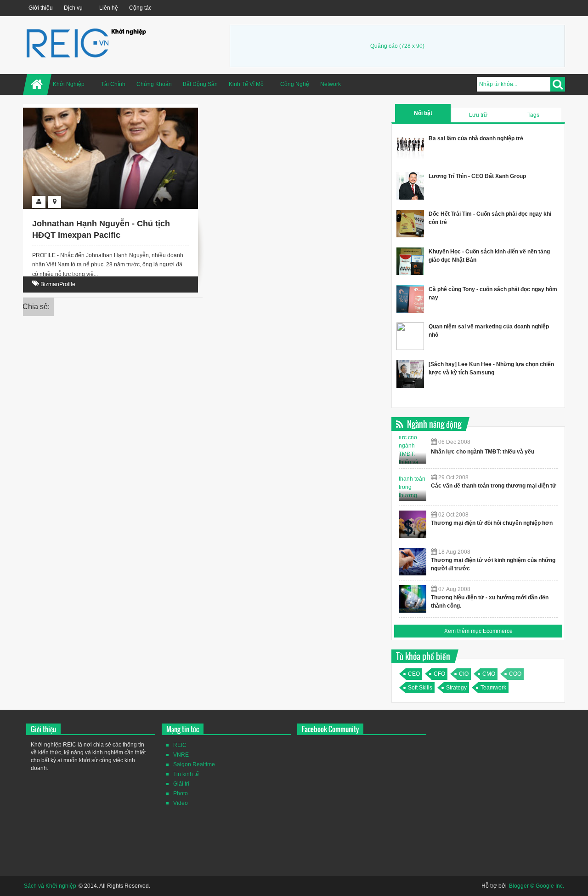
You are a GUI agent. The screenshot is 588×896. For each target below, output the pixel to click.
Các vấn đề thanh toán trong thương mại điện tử (493, 485)
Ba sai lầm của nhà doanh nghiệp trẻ (476, 138)
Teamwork (493, 687)
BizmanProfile (57, 284)
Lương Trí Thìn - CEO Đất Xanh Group (477, 176)
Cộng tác (140, 8)
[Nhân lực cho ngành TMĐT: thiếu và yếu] (412, 450)
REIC (180, 745)
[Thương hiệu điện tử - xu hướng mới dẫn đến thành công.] (412, 599)
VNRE (181, 755)
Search (557, 84)
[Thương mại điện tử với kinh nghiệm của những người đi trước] (412, 561)
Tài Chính (113, 84)
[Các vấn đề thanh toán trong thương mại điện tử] (412, 487)
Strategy (456, 687)
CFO (439, 674)
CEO (414, 674)
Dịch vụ (73, 8)
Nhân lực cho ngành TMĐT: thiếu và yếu (482, 451)
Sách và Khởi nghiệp (50, 886)
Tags (533, 115)
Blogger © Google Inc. (536, 886)
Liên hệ (108, 8)
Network (330, 84)
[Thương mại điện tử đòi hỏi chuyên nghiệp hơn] (412, 524)
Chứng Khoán (154, 84)
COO (515, 674)
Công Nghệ (294, 84)
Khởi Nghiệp (69, 84)
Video (180, 803)
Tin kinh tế (186, 774)
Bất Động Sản (200, 84)
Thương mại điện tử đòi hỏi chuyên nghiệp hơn (492, 523)
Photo (180, 793)
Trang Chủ (37, 84)
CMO (488, 674)
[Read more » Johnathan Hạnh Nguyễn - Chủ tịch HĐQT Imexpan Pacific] (102, 118)
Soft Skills (420, 687)
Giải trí (181, 784)
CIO (464, 674)
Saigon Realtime (194, 764)
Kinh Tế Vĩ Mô (246, 84)
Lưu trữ (478, 115)
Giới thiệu (40, 8)
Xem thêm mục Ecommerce (478, 631)
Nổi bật (423, 113)
